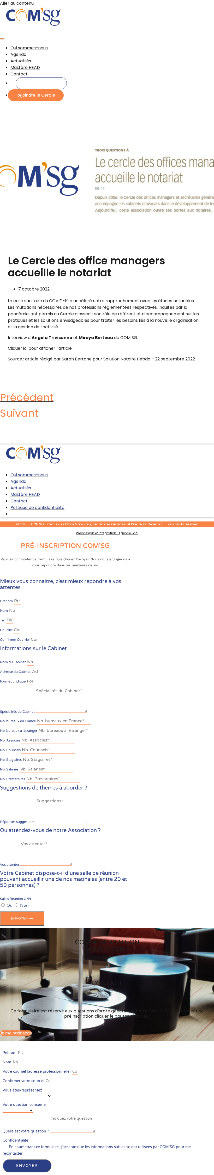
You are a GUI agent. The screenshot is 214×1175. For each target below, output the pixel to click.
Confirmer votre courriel (24, 1081)
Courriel (6, 630)
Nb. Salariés (9, 769)
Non (24, 905)
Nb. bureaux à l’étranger (19, 731)
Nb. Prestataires (13, 779)
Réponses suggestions (18, 822)
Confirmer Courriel (15, 640)
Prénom (10, 1053)
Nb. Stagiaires (11, 760)
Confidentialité (15, 1140)
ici (25, 348)
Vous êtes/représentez (22, 1090)
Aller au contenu (17, 3)
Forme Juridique (13, 681)
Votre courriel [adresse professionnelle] (37, 1071)
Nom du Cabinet (13, 662)
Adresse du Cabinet (16, 672)
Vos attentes (10, 865)
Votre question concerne (24, 1104)
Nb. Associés (10, 740)
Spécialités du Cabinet (17, 712)
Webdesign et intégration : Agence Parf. (107, 533)
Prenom (7, 601)
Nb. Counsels (10, 750)
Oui (10, 905)
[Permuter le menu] (2, 38)
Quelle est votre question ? (26, 1131)
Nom (4, 611)
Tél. (3, 620)
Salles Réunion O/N (15, 899)
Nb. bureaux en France (18, 721)
